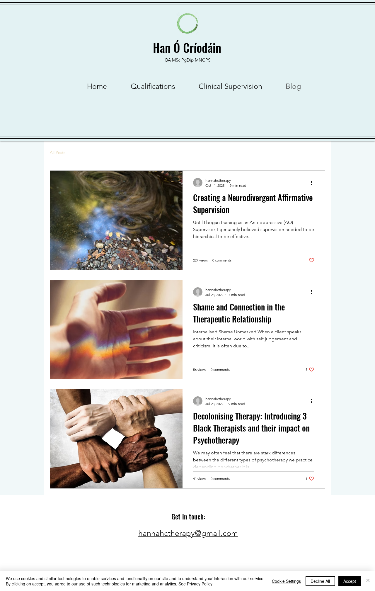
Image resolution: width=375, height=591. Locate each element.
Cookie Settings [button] (286, 581)
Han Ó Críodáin (188, 47)
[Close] (367, 581)
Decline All (320, 581)
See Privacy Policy (195, 584)
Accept (349, 581)
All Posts (57, 152)
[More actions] (313, 182)
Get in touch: (188, 517)
